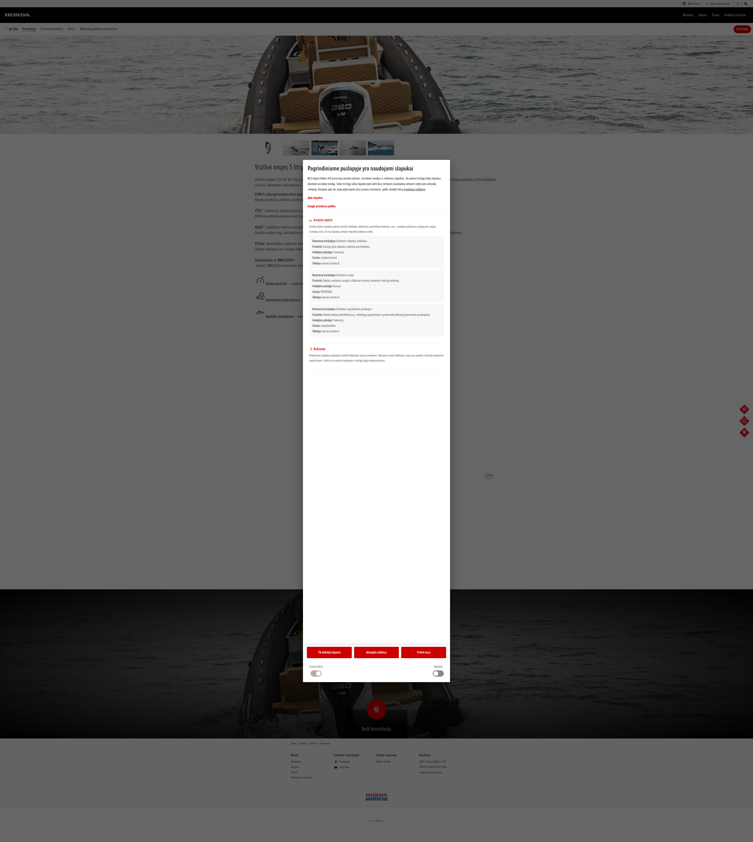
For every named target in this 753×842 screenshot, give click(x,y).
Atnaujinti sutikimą (376, 652)
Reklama (438, 667)
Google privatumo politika (322, 206)
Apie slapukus (315, 198)
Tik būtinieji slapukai (329, 652)
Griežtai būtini (316, 667)
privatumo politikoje (414, 189)
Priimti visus (423, 652)
